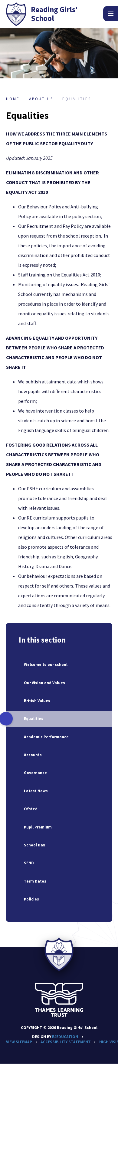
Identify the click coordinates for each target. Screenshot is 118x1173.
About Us (41, 98)
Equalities (76, 98)
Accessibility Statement (66, 1041)
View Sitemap (19, 1041)
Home (13, 98)
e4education (65, 1036)
